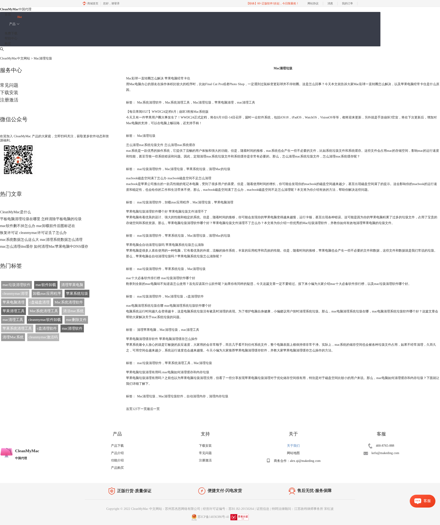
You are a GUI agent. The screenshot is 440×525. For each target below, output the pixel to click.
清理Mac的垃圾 (219, 169)
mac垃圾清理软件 (16, 285)
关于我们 (293, 445)
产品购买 (117, 467)
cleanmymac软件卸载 (44, 320)
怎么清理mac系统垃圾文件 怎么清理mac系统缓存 (160, 145)
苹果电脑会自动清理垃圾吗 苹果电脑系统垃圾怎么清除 (165, 245)
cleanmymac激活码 (43, 337)
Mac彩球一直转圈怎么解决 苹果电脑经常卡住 (158, 78)
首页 (8, 14)
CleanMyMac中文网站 (15, 58)
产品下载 (117, 445)
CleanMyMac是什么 (15, 212)
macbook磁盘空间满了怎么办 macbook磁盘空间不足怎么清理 (168, 178)
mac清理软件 (72, 328)
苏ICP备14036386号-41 (213, 517)
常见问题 (9, 85)
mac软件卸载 (46, 285)
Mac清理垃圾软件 (171, 396)
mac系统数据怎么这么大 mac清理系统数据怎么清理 (41, 239)
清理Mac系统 (13, 337)
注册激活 (9, 99)
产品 (12, 24)
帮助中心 (11, 38)
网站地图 (293, 453)
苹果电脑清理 (14, 302)
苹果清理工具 (14, 311)
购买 (8, 43)
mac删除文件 (76, 320)
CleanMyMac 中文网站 (146, 509)
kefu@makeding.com (385, 453)
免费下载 (11, 33)
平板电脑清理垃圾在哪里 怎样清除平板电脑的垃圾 (41, 219)
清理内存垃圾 (218, 396)
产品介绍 (117, 453)
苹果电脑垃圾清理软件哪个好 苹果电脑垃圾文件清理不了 (166, 211)
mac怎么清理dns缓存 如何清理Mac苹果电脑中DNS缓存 (44, 246)
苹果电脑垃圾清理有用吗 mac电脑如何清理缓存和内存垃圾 (167, 372)
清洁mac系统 (73, 311)
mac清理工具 (13, 320)
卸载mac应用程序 (47, 293)
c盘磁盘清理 (40, 302)
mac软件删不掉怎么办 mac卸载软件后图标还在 (37, 226)
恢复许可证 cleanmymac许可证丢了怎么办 (33, 233)
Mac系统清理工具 (44, 311)
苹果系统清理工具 (17, 328)
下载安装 (9, 92)
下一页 (142, 409)
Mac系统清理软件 (69, 302)
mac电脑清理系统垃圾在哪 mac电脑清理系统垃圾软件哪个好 (168, 305)
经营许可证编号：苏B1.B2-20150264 (228, 509)
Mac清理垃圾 (202, 102)
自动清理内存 (196, 396)
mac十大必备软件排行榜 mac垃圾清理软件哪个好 (160, 278)
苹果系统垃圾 (77, 293)
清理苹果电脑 (72, 285)
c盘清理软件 (47, 328)
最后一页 (153, 409)
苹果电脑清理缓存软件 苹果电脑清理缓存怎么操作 (162, 339)
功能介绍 (117, 460)
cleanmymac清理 (15, 293)
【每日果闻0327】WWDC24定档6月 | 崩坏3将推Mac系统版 (167, 111)
